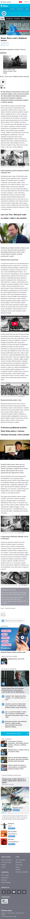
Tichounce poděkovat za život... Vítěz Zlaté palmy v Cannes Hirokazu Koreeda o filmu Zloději (15, 431)
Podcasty (4, 880)
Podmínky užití (20, 913)
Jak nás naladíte (20, 860)
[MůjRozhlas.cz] (3, 53)
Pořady (17, 18)
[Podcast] (1, 88)
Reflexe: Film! (5, 45)
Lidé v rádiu (19, 864)
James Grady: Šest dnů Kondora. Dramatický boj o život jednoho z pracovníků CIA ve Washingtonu (13, 690)
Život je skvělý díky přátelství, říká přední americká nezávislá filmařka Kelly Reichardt (18, 759)
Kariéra (18, 867)
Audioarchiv (20, 9)
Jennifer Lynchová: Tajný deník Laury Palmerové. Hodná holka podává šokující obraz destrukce (16, 705)
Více (23, 18)
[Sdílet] (4, 88)
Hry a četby (5, 631)
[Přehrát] (3, 82)
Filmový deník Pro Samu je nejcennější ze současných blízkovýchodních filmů (17, 767)
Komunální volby (6, 862)
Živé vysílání (5, 644)
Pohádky (4, 638)
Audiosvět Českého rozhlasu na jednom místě (13, 652)
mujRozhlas (4, 626)
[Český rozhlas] (6, 2)
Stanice (3, 864)
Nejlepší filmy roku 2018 (16, 659)
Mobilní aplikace (6, 882)
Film (2, 18)
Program (12, 9)
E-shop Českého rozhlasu (11, 775)
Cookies (3, 913)
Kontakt (18, 869)
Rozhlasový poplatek (22, 872)
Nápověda (19, 862)
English (3, 914)
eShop (3, 867)
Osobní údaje (10, 913)
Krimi (3, 634)
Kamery (27, 9)
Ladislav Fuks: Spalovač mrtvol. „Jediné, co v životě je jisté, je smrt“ (15, 697)
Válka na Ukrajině (6, 860)
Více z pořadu (6, 739)
